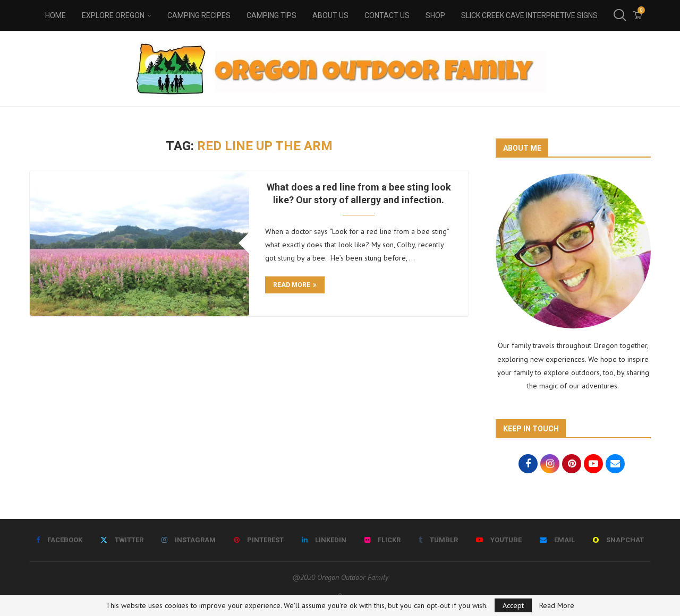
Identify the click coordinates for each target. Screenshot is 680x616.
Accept (513, 605)
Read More (556, 605)
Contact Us (387, 15)
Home (55, 15)
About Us (330, 15)
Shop (435, 15)
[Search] (619, 15)
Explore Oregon (113, 15)
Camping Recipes (199, 15)
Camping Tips (271, 15)
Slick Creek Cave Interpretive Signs (529, 15)
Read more (291, 285)
